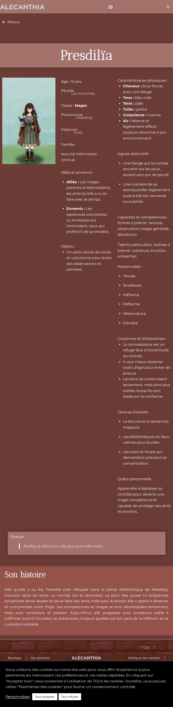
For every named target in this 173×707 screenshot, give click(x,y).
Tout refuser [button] (69, 696)
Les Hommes (83, 93)
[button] (110, 7)
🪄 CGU (144, 647)
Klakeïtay (84, 118)
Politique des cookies (144, 658)
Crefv (78, 132)
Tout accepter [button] (45, 696)
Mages (81, 105)
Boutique (15, 658)
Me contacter (40, 658)
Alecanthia (22, 7)
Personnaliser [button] (18, 697)
